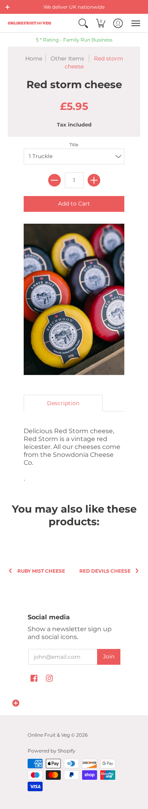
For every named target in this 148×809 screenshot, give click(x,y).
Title (74, 144)
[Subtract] (54, 180)
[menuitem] (83, 23)
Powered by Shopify (51, 751)
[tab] (63, 403)
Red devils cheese (105, 571)
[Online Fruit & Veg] (29, 23)
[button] (7, 7)
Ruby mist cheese (41, 571)
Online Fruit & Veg (49, 735)
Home (33, 58)
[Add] (94, 180)
